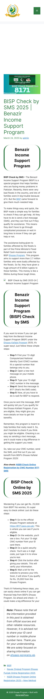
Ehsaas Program (17, 255)
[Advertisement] (22, 51)
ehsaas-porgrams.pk (22, 655)
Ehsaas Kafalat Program (15, 342)
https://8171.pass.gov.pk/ (22, 526)
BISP (18, 199)
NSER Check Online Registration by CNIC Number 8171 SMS (21, 467)
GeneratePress (22, 695)
